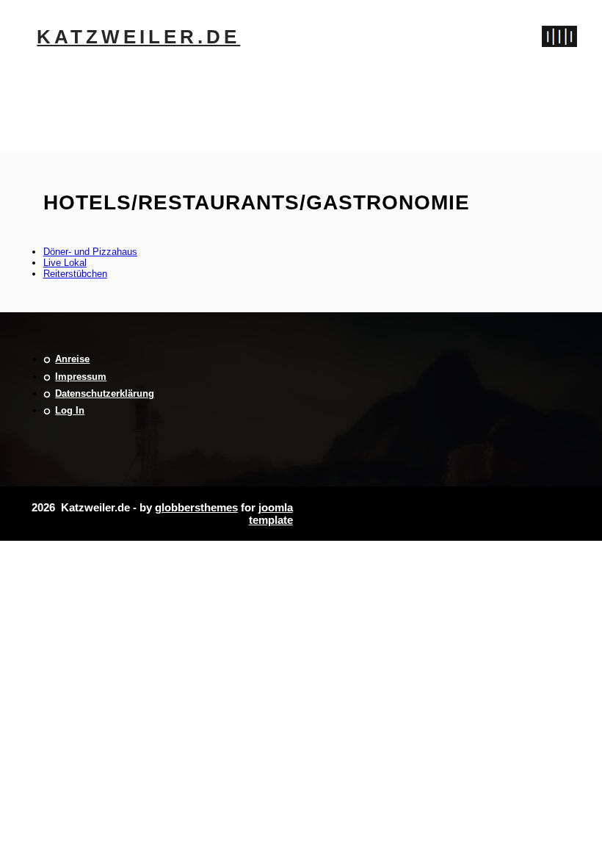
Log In (69, 410)
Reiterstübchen (75, 273)
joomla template (271, 513)
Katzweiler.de (138, 37)
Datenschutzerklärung (104, 393)
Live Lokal (65, 262)
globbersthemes (196, 507)
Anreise (72, 358)
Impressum (80, 376)
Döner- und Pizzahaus (90, 251)
